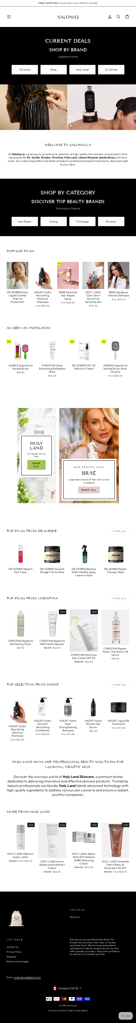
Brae (54, 69)
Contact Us (12, 946)
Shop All (36, 465)
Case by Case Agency (78, 1010)
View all (120, 531)
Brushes (111, 221)
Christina (25, 69)
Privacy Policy (14, 951)
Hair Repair (25, 221)
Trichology (82, 221)
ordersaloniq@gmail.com (27, 977)
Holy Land (82, 69)
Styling (53, 221)
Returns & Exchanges (18, 961)
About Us (74, 917)
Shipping (11, 956)
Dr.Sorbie (111, 69)
